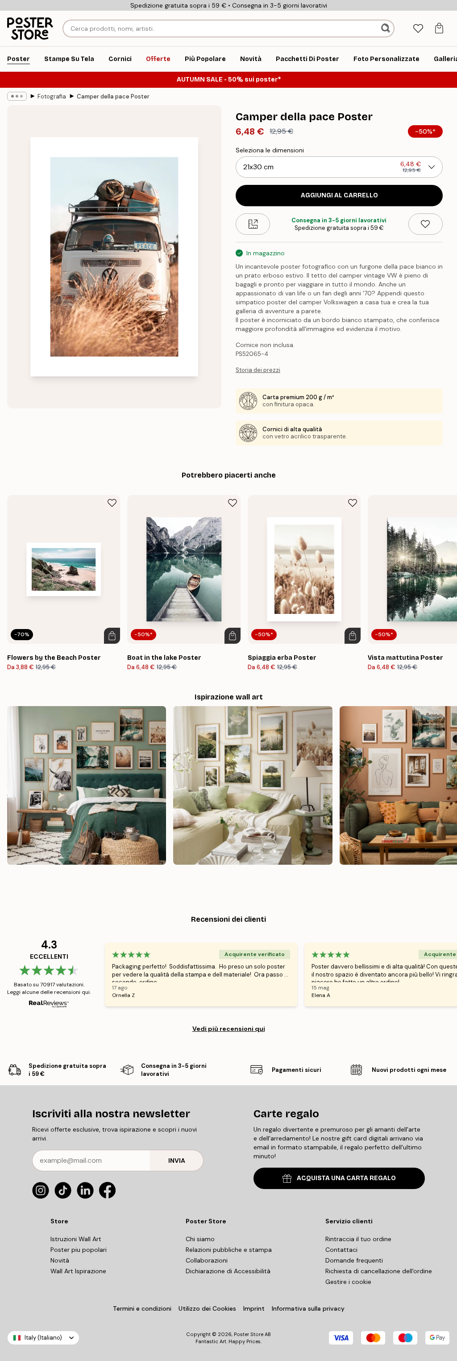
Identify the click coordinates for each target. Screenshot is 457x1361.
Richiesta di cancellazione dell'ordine (378, 1271)
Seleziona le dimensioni (270, 150)
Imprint (254, 1308)
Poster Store (248, 1334)
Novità (59, 1260)
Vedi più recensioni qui (228, 1029)
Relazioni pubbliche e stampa (229, 1250)
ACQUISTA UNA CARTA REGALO (346, 1178)
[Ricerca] (386, 28)
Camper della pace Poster (113, 96)
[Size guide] (253, 224)
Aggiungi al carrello (339, 195)
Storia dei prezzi (258, 370)
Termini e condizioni (142, 1308)
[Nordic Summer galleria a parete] (252, 785)
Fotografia (51, 96)
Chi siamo (200, 1239)
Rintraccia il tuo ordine (358, 1239)
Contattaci (341, 1250)
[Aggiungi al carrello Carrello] (112, 636)
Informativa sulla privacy (308, 1308)
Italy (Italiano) (43, 1337)
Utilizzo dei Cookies (207, 1308)
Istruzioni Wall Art (75, 1239)
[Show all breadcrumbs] (17, 96)
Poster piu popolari (78, 1250)
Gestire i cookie (348, 1282)
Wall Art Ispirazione (78, 1271)
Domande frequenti (354, 1260)
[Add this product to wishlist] (425, 224)
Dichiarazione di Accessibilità (228, 1271)
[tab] (417, 28)
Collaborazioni (207, 1260)
